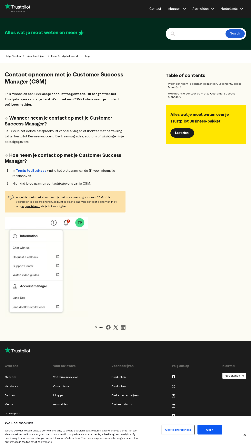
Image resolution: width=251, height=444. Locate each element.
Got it (209, 429)
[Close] (244, 434)
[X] (173, 386)
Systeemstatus (122, 404)
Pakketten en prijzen (125, 395)
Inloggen (58, 395)
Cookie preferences (178, 429)
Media (9, 404)
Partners (10, 395)
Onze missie (61, 386)
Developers (12, 413)
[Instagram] (173, 396)
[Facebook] (173, 377)
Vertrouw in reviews (65, 377)
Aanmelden (60, 404)
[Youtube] (173, 415)
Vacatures (11, 386)
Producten (119, 377)
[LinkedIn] (173, 406)
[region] (125, 430)
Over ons (10, 377)
